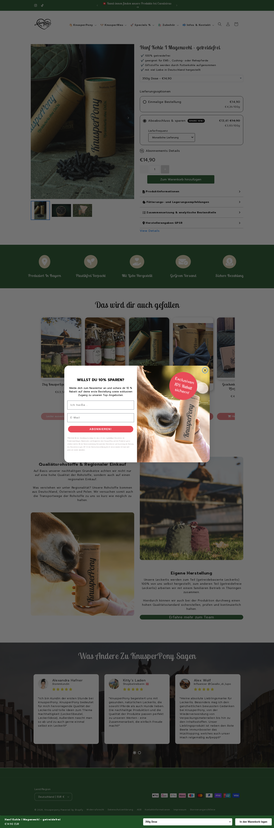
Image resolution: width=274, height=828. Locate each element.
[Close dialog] (205, 370)
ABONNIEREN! (100, 429)
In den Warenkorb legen (253, 821)
